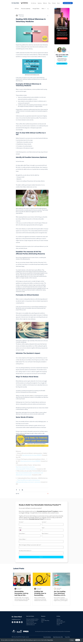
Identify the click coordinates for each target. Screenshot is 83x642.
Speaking (58, 619)
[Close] (81, 640)
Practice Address (22, 539)
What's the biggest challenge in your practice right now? (30, 544)
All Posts (17, 8)
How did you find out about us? (25, 550)
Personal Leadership (25, 8)
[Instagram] (12, 622)
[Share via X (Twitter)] (19, 489)
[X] (17, 622)
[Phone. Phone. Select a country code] (21, 530)
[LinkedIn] (19, 622)
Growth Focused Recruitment (32, 620)
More (43, 8)
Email (43, 527)
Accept (77, 640)
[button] (48, 8)
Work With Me (59, 623)
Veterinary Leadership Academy (32, 619)
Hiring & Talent (36, 8)
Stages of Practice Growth (31, 623)
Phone (20, 527)
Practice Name (22, 533)
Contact (58, 624)
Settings (71, 640)
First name (21, 522)
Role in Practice (45, 533)
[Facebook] (15, 622)
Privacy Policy (50, 640)
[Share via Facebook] (16, 489)
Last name (44, 522)
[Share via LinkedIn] (22, 489)
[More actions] (47, 15)
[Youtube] (22, 622)
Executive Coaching (30, 621)
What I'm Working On (61, 621)
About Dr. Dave (60, 620)
